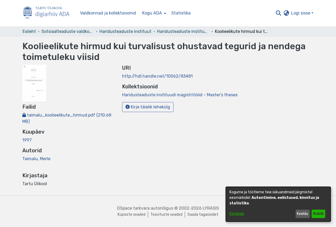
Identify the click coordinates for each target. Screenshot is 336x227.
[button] (278, 13)
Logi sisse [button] (301, 13)
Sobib (318, 213)
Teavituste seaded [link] (166, 214)
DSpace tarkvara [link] (133, 208)
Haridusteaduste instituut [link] (125, 31)
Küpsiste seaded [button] (131, 214)
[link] (180, 94)
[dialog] (278, 204)
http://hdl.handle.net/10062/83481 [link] (157, 76)
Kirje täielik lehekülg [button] (150, 106)
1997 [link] (27, 140)
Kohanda (236, 213)
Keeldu (302, 213)
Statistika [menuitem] (181, 13)
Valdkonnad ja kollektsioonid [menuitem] (108, 13)
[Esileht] (48, 13)
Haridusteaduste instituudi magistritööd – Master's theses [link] (183, 31)
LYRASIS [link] (211, 208)
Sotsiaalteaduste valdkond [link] (67, 31)
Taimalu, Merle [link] (36, 158)
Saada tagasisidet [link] (202, 214)
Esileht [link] (29, 31)
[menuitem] (153, 13)
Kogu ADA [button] (152, 13)
